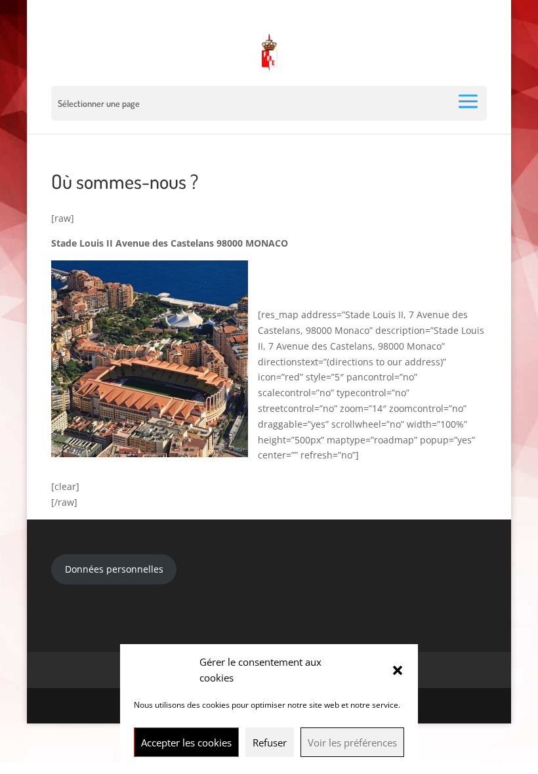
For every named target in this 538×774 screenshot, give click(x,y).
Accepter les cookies (186, 742)
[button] (397, 670)
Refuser (270, 742)
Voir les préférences (352, 742)
